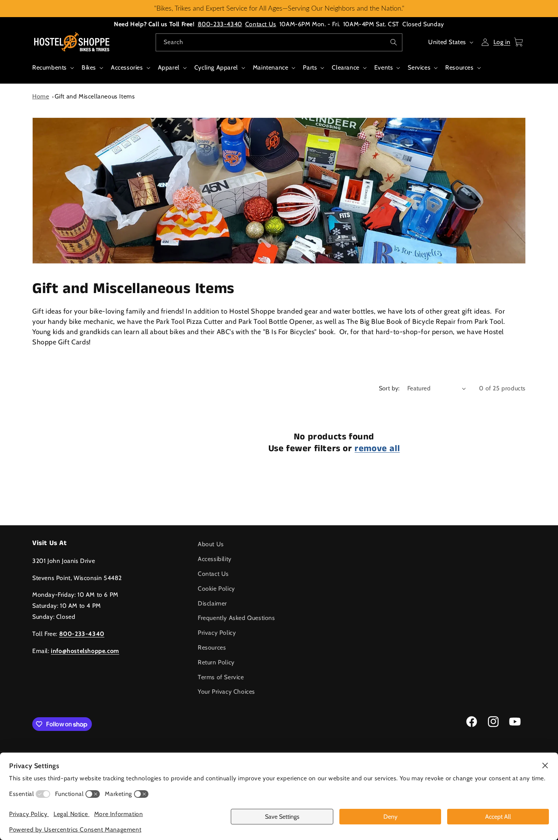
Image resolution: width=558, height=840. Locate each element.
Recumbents (49, 67)
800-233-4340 (220, 24)
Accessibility (215, 559)
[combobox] (279, 42)
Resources (459, 67)
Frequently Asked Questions (236, 617)
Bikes (89, 67)
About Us (211, 544)
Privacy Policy (217, 632)
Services (419, 67)
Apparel (169, 67)
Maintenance (270, 67)
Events (383, 67)
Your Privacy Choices (226, 691)
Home (40, 96)
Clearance (345, 67)
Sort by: (389, 388)
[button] (52, 71)
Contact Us (260, 24)
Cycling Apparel (216, 67)
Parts (310, 67)
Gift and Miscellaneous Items (95, 96)
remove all (377, 449)
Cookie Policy (216, 588)
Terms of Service (221, 677)
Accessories (127, 67)
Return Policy (216, 662)
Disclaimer (212, 603)
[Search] (393, 42)
